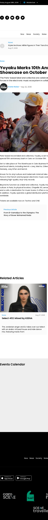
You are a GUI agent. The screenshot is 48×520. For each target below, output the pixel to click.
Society (36, 34)
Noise (44, 34)
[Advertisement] (24, 248)
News (28, 34)
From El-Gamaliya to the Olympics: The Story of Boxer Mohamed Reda (21, 214)
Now (22, 34)
